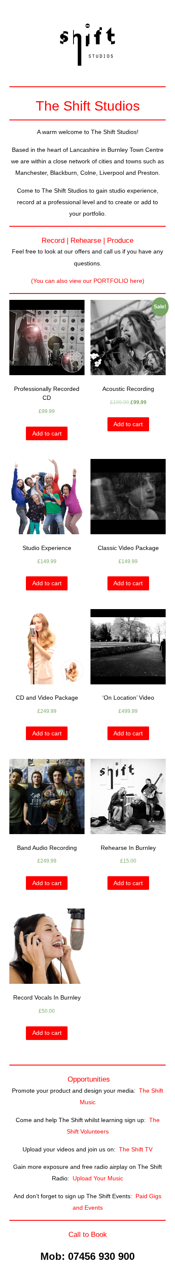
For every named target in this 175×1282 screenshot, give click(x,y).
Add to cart (47, 433)
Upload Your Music (98, 1178)
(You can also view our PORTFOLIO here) (87, 280)
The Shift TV (135, 1149)
